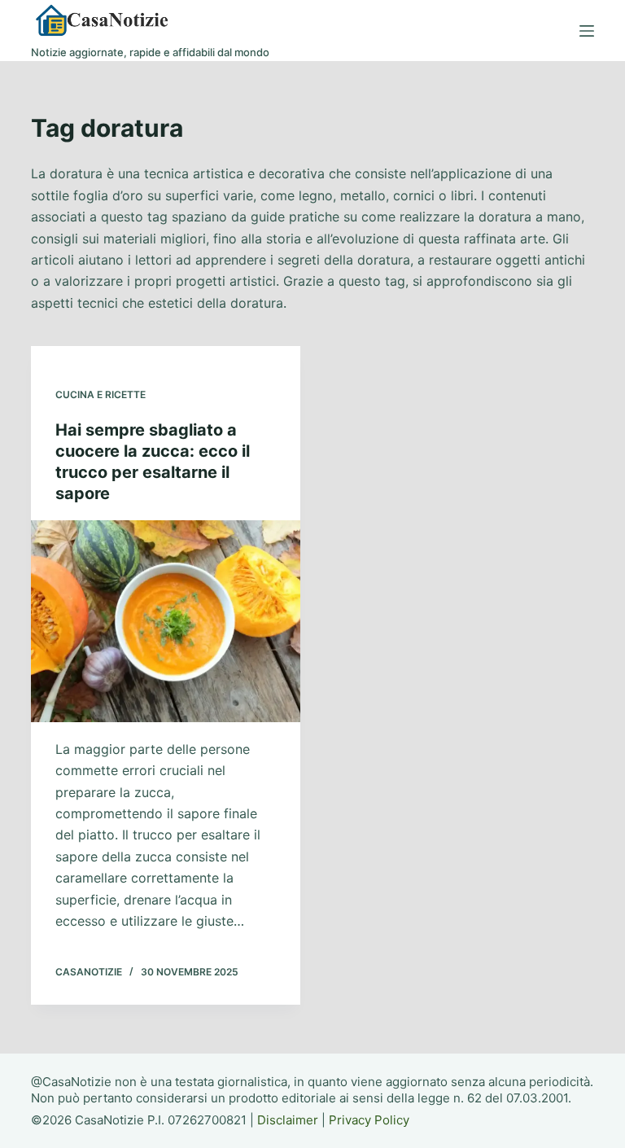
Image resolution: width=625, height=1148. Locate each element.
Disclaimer (287, 1120)
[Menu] (586, 31)
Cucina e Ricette (100, 394)
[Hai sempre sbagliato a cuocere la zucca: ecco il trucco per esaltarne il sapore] (165, 621)
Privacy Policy (369, 1120)
